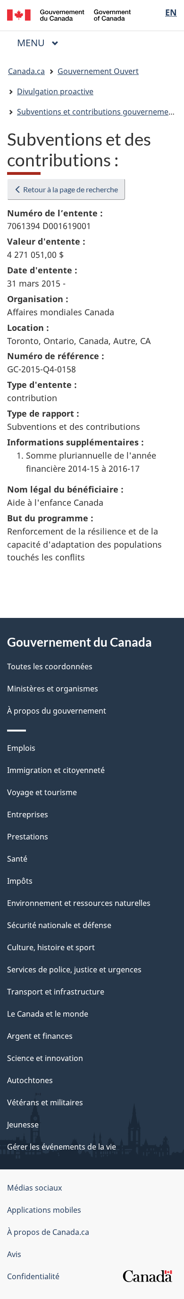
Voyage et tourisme (42, 792)
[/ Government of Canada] (69, 14)
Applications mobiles (44, 1210)
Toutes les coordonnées (49, 666)
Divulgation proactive (55, 91)
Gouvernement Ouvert (98, 71)
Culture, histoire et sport (51, 947)
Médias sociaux (34, 1188)
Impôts (20, 881)
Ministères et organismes (52, 688)
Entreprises (27, 814)
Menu (41, 42)
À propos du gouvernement (56, 711)
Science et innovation (45, 1058)
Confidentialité (33, 1276)
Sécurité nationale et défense (59, 925)
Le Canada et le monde (47, 1014)
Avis (14, 1254)
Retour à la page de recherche (70, 189)
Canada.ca (26, 71)
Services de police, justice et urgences (74, 969)
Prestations (27, 836)
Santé (17, 859)
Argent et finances (40, 1036)
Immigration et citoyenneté (56, 770)
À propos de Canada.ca (48, 1232)
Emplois (21, 748)
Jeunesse (23, 1124)
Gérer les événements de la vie (61, 1147)
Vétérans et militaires (45, 1102)
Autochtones (30, 1080)
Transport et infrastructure (55, 992)
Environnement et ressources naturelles (79, 903)
